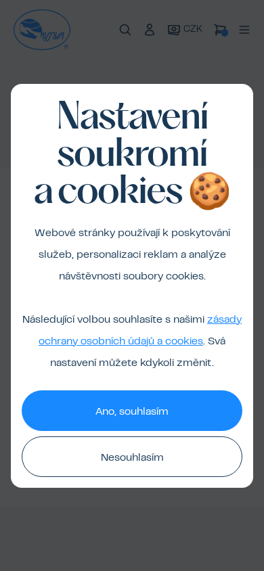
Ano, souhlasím (132, 412)
